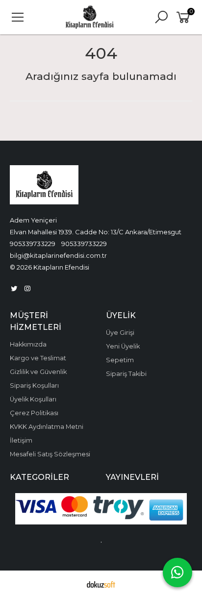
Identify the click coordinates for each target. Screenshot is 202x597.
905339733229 (32, 244)
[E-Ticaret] (101, 583)
